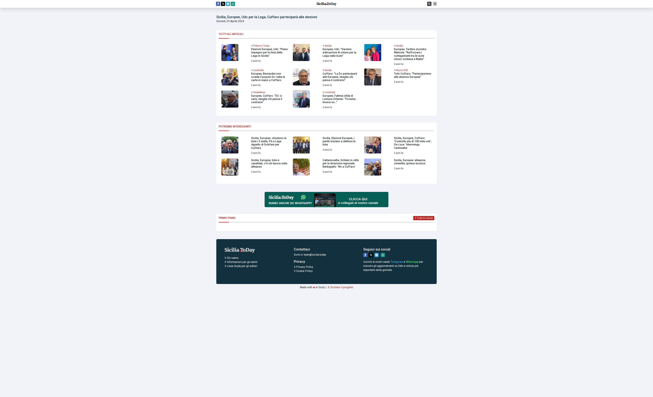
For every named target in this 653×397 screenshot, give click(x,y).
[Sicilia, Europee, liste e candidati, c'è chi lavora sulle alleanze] (255, 168)
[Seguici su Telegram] (228, 4)
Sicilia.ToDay (326, 4)
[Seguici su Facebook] (218, 4)
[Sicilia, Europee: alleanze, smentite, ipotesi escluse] (398, 168)
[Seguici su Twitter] (223, 4)
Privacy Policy (304, 267)
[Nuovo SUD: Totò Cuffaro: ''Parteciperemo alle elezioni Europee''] (398, 78)
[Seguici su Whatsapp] (233, 4)
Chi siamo (232, 258)
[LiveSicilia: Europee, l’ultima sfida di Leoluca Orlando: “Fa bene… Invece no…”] (326, 100)
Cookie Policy (304, 271)
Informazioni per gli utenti (241, 262)
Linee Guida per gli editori (241, 266)
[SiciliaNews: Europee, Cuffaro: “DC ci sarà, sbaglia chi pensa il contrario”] (255, 100)
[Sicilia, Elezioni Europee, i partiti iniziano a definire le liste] (326, 146)
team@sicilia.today (315, 254)
